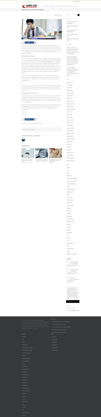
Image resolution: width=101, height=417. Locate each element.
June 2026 (69, 85)
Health (68, 186)
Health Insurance (71, 189)
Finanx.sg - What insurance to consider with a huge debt (72, 68)
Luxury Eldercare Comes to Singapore (60, 321)
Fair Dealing (54, 345)
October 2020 (70, 106)
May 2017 (69, 149)
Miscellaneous (70, 219)
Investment (69, 202)
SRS (68, 235)
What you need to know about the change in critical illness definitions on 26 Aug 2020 (41, 160)
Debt (33, 123)
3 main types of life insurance (47, 62)
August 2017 (70, 141)
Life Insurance (37, 123)
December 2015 (70, 158)
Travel (68, 246)
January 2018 (70, 131)
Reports (68, 229)
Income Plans (70, 200)
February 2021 (70, 101)
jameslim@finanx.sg (74, 310)
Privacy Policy (55, 347)
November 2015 (70, 160)
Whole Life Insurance (72, 254)
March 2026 (69, 90)
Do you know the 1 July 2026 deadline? (61, 327)
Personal (69, 224)
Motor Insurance (70, 221)
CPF (68, 170)
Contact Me (54, 339)
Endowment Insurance (72, 178)
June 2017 (69, 147)
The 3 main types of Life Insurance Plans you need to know (72, 263)
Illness (68, 194)
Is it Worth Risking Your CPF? (58, 324)
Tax (67, 240)
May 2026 (69, 87)
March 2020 (69, 114)
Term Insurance (70, 243)
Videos (68, 251)
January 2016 (70, 155)
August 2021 (70, 95)
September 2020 (71, 109)
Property (69, 227)
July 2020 (69, 112)
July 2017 (69, 144)
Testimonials (55, 350)
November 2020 (70, 104)
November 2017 (70, 133)
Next (60, 15)
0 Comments (41, 123)
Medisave (69, 211)
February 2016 (70, 152)
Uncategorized (70, 248)
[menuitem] (46, 6)
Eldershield (69, 175)
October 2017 (70, 136)
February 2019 (70, 120)
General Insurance (71, 184)
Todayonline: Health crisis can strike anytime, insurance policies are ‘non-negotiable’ (54, 160)
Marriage (69, 208)
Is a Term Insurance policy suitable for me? (73, 63)
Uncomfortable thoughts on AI (59, 329)
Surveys (68, 238)
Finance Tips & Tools (71, 181)
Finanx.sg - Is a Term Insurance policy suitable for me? (72, 49)
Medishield (69, 216)
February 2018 (70, 128)
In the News (69, 197)
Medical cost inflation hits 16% (59, 332)
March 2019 (69, 117)
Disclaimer (54, 342)
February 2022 (70, 93)
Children (69, 167)
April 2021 (69, 98)
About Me (54, 336)
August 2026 (70, 82)
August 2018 (70, 122)
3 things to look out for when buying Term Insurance (72, 52)
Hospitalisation (70, 192)
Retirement (69, 232)
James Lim (24, 123)
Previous (56, 15)
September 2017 (71, 139)
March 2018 (69, 125)
